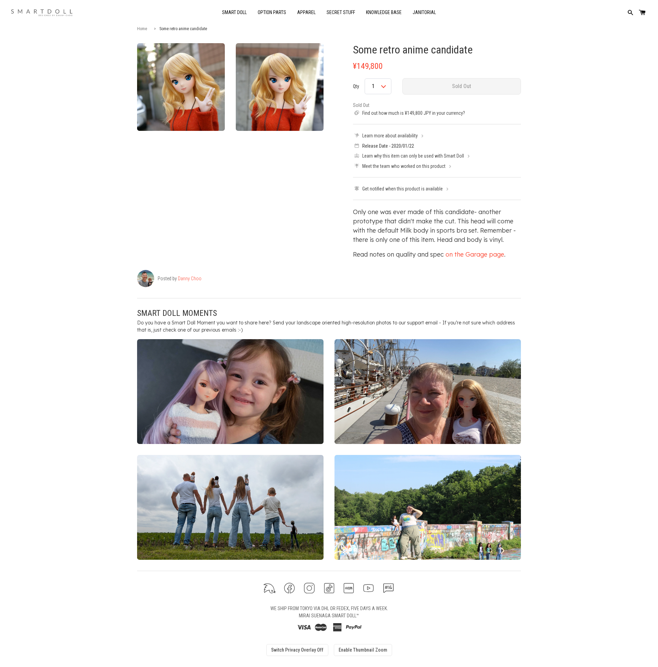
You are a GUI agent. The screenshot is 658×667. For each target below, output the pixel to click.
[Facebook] (289, 588)
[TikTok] (329, 588)
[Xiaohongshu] (349, 588)
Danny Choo (190, 278)
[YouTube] (369, 588)
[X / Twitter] (270, 588)
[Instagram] (309, 588)
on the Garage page (475, 254)
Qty (356, 86)
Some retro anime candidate (413, 49)
